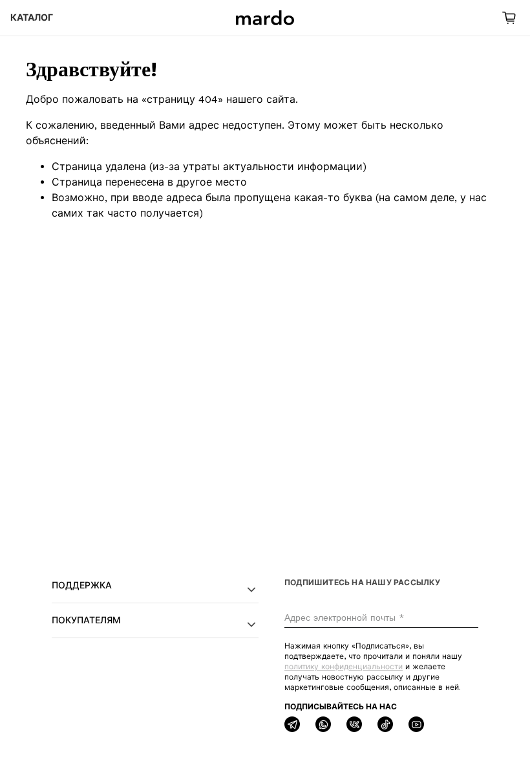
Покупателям (86, 620)
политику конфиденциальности (343, 666)
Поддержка (82, 585)
